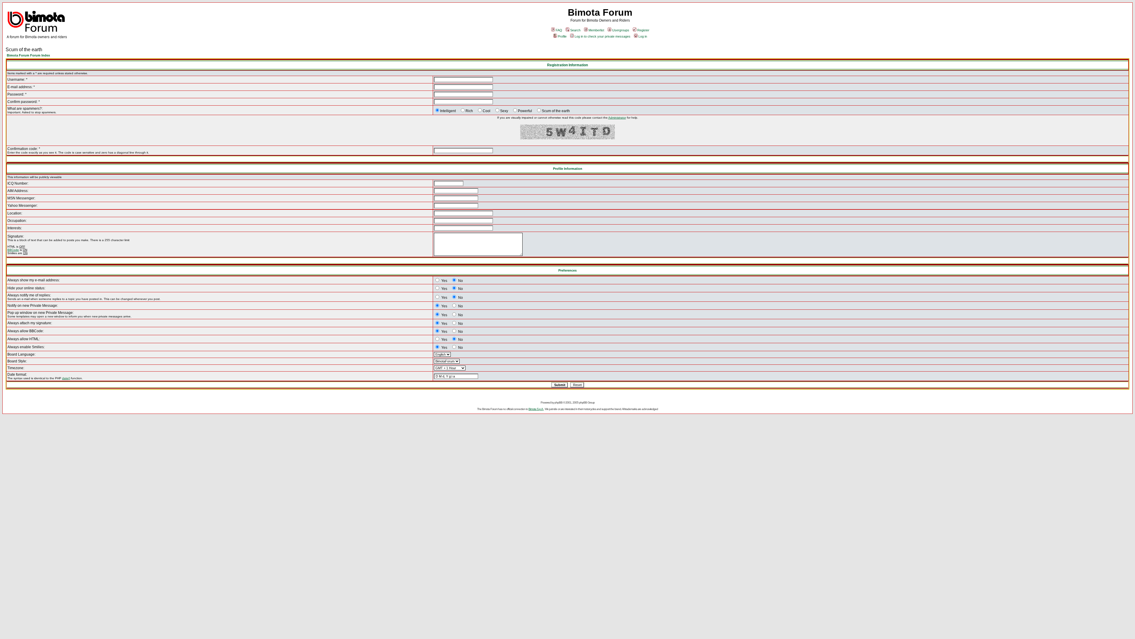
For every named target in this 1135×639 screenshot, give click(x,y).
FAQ (559, 30)
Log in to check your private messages (602, 36)
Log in (642, 36)
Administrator (617, 117)
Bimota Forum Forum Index (28, 55)
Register (643, 30)
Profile (562, 36)
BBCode (13, 249)
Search (575, 30)
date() (66, 378)
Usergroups (620, 30)
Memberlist (596, 30)
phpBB (558, 402)
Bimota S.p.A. (536, 409)
